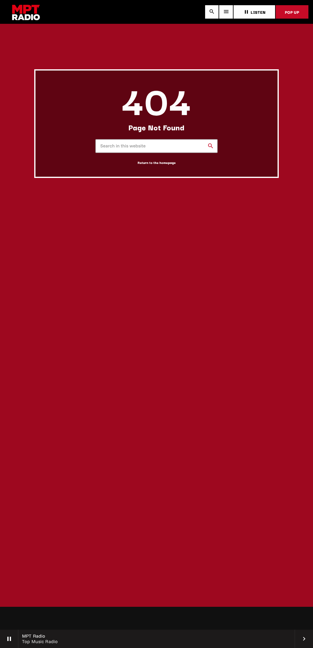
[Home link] (26, 12)
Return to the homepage (157, 162)
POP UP (292, 12)
